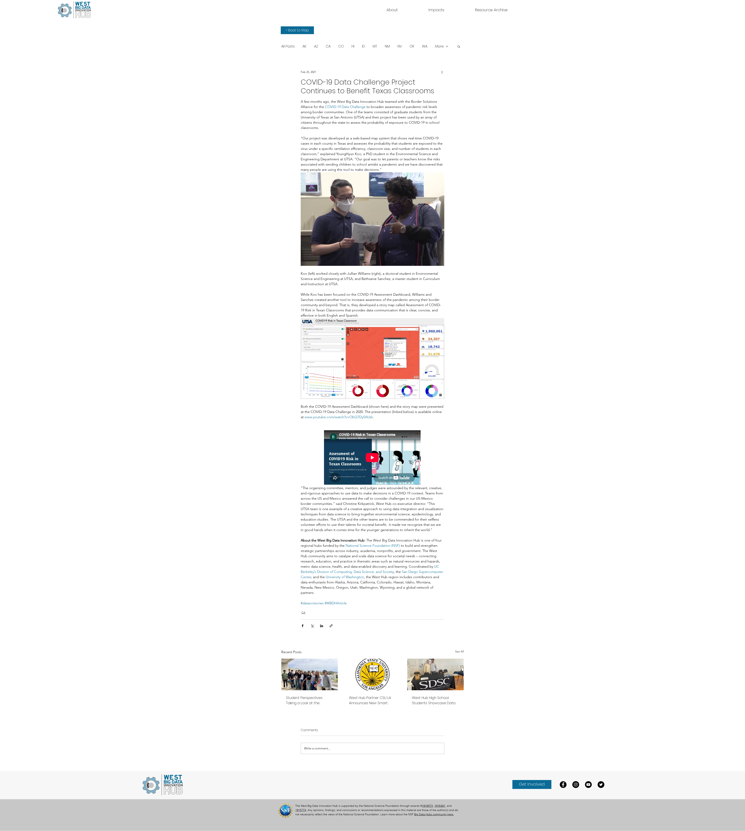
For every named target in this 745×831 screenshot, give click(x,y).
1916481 (439, 806)
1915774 (300, 810)
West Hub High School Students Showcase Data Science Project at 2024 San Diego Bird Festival (433, 700)
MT (375, 46)
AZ (316, 46)
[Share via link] (331, 626)
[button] (491, 10)
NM (387, 46)
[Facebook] (563, 784)
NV (400, 46)
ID (363, 46)
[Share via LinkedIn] (321, 626)
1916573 (427, 806)
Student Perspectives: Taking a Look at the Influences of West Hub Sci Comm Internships (308, 700)
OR (412, 46)
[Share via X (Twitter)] (312, 626)
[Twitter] (601, 784)
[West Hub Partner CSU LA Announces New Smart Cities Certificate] (372, 674)
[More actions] (442, 72)
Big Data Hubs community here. (434, 814)
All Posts (288, 46)
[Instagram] (575, 784)
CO (341, 46)
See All (459, 651)
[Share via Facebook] (302, 626)
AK (304, 46)
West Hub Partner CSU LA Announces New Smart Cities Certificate (370, 700)
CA (328, 46)
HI (353, 46)
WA (424, 46)
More (439, 46)
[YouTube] (588, 784)
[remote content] (372, 457)
